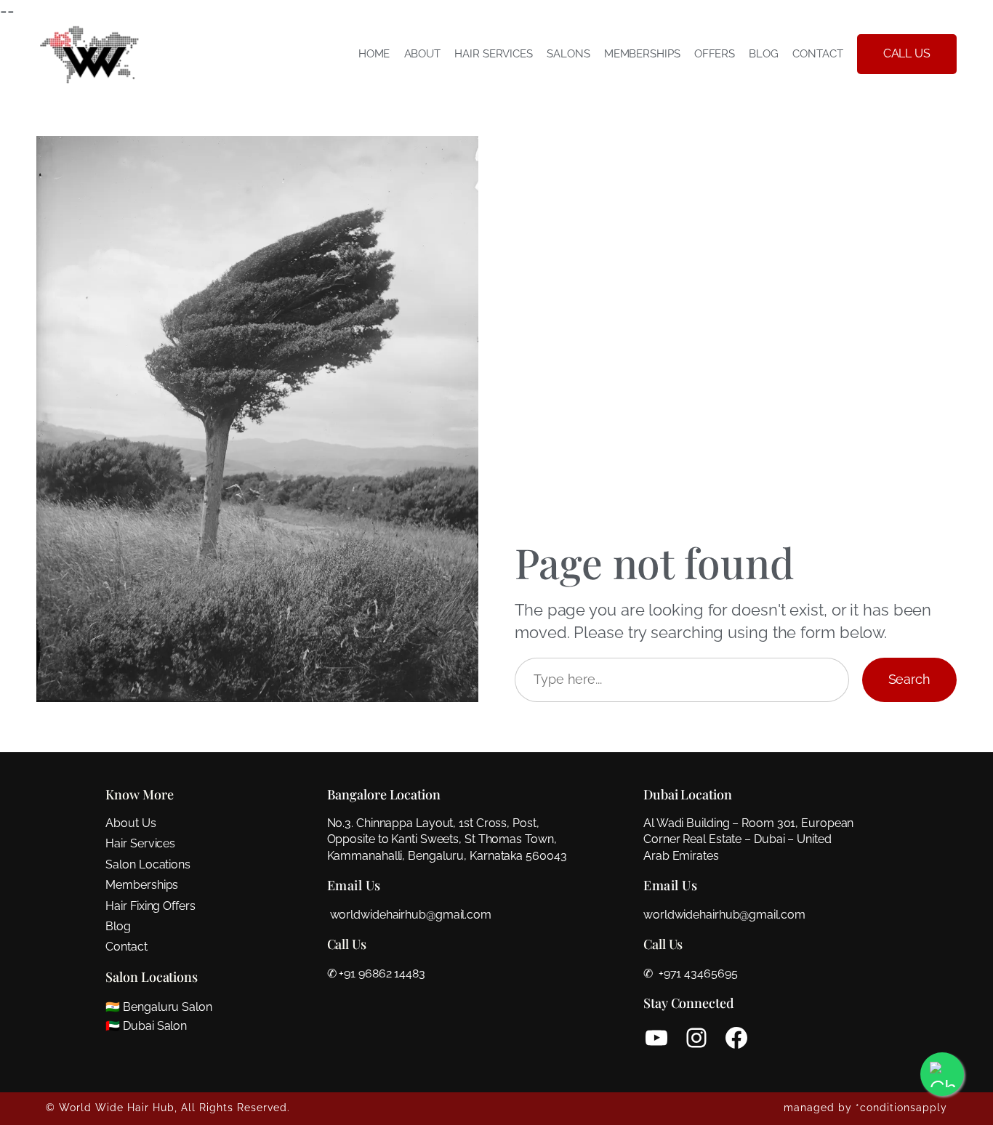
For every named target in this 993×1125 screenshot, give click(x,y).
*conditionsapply (901, 1107)
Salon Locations (147, 864)
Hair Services (140, 843)
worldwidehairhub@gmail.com (410, 915)
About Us (130, 823)
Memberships (141, 885)
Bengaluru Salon (167, 1007)
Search (909, 679)
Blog (118, 926)
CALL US (906, 53)
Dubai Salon (155, 1026)
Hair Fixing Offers (150, 906)
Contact (126, 946)
